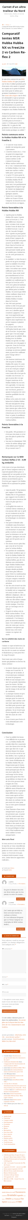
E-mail (6, 984)
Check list (7, 1118)
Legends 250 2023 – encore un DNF (15, 1167)
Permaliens (22, 884)
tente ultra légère (11, 95)
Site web (6, 992)
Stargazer (14, 1217)
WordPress (19, 1215)
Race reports (8, 1134)
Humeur (6, 1126)
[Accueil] (3, 25)
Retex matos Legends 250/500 (13, 1169)
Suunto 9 (3, 1199)
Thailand (17, 1199)
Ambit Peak (7, 1116)
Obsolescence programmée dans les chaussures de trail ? (14, 1058)
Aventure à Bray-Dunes (11, 1175)
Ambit (4, 1192)
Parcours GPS (8, 1132)
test (13, 1199)
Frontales (7, 1124)
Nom (5, 977)
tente (10, 870)
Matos (12, 868)
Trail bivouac (8, 1142)
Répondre (21, 899)
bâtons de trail (10, 1192)
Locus (24, 1195)
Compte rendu (8, 1120)
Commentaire (8, 949)
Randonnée (7, 1136)
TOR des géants (11, 1202)
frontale (11, 1195)
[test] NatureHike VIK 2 (18, 1068)
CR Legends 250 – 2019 (11, 1177)
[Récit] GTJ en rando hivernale (13, 1171)
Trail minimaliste (9, 1144)
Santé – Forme (8, 1140)
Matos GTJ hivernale (10, 1173)
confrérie (4, 1195)
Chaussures (20, 1192)
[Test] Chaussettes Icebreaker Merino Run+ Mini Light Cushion (13, 1095)
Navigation (7, 1130)
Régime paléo (8, 1138)
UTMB (19, 1202)
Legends (19, 1195)
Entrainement (8, 1122)
